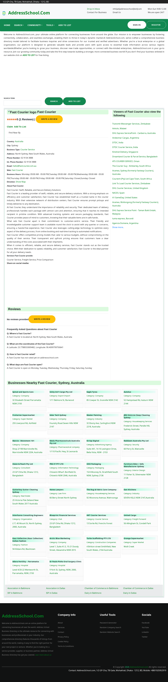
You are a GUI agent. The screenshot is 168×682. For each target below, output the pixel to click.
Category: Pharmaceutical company (65, 447)
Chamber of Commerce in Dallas (138, 588)
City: (9, 145)
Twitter (145, 637)
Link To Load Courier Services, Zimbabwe (131, 183)
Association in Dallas (55, 588)
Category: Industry (94, 419)
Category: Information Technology (64, 467)
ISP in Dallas (51, 593)
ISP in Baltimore (15, 593)
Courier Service (27, 149)
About (60, 623)
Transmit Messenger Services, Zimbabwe (131, 123)
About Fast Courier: (15, 186)
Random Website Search (110, 632)
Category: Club (56, 519)
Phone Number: (13, 158)
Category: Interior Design (134, 470)
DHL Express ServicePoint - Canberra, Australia (134, 133)
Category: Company (20, 395)
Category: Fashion (20, 544)
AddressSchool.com (29, 13)
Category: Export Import (60, 395)
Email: (9, 166)
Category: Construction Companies (101, 542)
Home (7, 25)
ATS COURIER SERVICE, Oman (125, 161)
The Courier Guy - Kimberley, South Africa (131, 166)
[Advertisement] (84, 79)
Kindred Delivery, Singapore (125, 152)
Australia (19, 141)
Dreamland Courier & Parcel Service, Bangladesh (135, 156)
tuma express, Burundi (122, 218)
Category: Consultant (21, 467)
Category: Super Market (22, 419)
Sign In (137, 25)
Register (156, 25)
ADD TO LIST (29, 55)
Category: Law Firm (58, 493)
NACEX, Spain (118, 192)
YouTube (145, 627)
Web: (9, 170)
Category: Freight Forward (135, 519)
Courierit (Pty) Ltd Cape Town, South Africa (132, 178)
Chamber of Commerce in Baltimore (101, 588)
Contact (61, 632)
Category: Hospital (20, 565)
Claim (10, 126)
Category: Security (131, 444)
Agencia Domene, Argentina (125, 223)
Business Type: (13, 150)
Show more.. (118, 227)
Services (61, 627)
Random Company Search (110, 627)
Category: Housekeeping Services (138, 421)
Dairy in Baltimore (93, 593)
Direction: (11, 182)
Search (18, 25)
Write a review (49, 119)
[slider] (12, 119)
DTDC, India (117, 142)
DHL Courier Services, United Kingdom (130, 188)
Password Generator (108, 623)
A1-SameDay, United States (124, 197)
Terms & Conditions (66, 646)
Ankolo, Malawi (119, 128)
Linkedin (145, 632)
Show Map (21, 181)
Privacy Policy (63, 637)
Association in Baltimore (19, 588)
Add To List (64, 25)
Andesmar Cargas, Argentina (125, 137)
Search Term (9, 98)
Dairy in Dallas (130, 593)
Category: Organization (22, 519)
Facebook (145, 623)
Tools (49, 25)
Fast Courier (17, 170)
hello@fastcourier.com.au (24, 166)
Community (34, 25)
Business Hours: (14, 174)
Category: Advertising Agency (99, 444)
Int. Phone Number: (15, 162)
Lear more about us (43, 655)
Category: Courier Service (97, 519)
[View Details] (13, 408)
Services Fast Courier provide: (20, 256)
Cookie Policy (63, 641)
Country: (11, 141)
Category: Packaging (95, 467)
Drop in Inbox (93, 9)
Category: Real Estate (21, 496)
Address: (11, 154)
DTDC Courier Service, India (125, 147)
